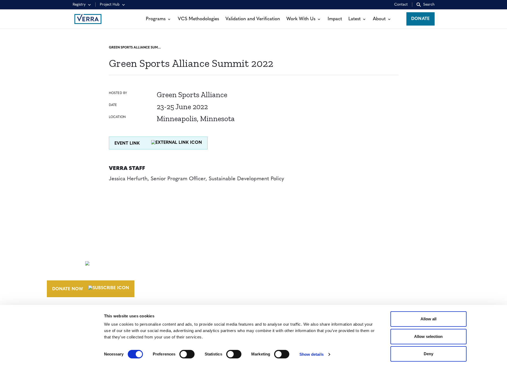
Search (429, 5)
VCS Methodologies (198, 19)
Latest (354, 19)
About (379, 19)
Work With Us (300, 19)
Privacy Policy (368, 272)
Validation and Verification (252, 19)
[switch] (187, 354)
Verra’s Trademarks (291, 272)
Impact (335, 19)
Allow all (428, 319)
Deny (428, 353)
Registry (79, 5)
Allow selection (428, 336)
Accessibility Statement (379, 262)
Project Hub (109, 5)
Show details (311, 354)
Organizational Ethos (296, 282)
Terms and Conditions (377, 252)
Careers (277, 262)
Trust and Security (373, 282)
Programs (156, 19)
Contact (401, 5)
